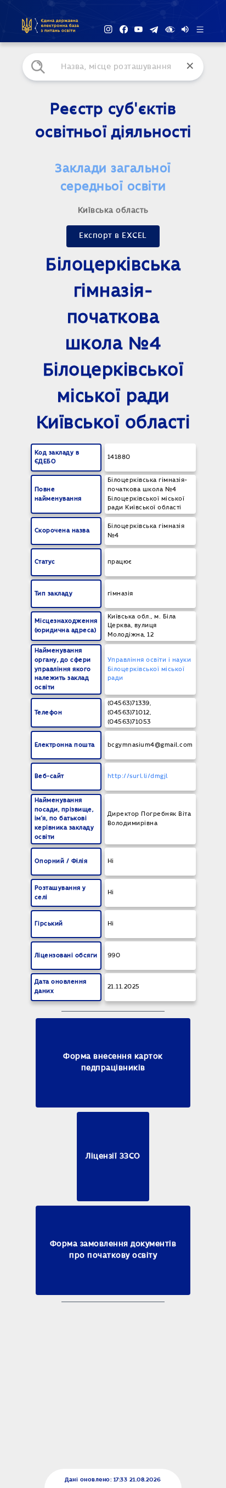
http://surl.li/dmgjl (138, 776)
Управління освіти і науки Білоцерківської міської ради (149, 669)
